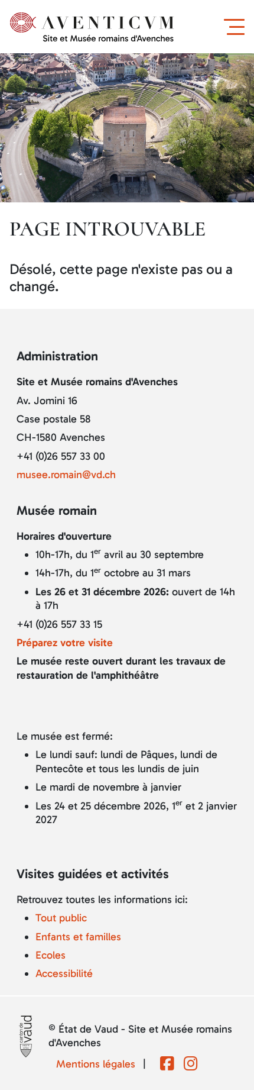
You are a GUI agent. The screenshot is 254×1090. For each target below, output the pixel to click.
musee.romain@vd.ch (66, 474)
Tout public (61, 917)
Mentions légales (95, 1063)
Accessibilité (64, 973)
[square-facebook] (167, 1064)
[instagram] (191, 1064)
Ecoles (50, 955)
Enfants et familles (78, 936)
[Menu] (237, 26)
